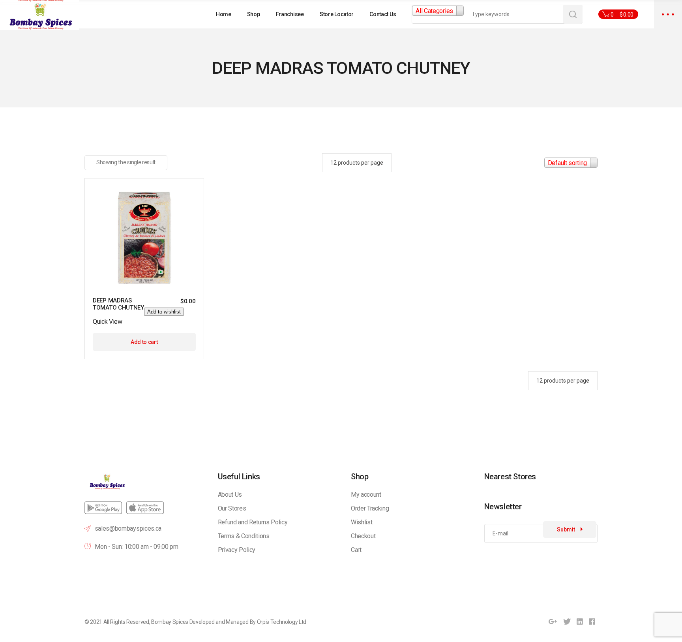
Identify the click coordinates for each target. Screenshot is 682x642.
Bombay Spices (169, 622)
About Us (230, 494)
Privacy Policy (237, 550)
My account (366, 494)
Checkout (363, 536)
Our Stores (232, 508)
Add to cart (144, 342)
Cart (356, 550)
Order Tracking (370, 508)
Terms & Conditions (244, 536)
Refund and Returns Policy (253, 522)
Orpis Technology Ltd (282, 622)
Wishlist (361, 522)
